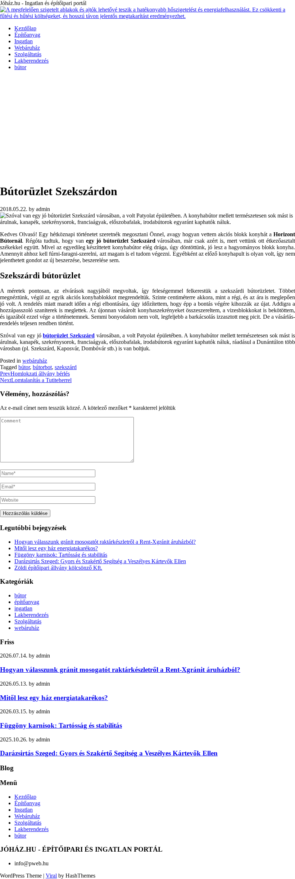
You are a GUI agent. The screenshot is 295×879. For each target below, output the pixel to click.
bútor (20, 67)
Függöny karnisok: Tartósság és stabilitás (60, 555)
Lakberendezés (31, 61)
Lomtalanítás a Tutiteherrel (36, 380)
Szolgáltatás (27, 54)
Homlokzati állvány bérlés (35, 374)
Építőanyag (27, 35)
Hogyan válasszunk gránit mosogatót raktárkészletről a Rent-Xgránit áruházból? (105, 542)
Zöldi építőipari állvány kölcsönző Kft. (58, 568)
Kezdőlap (25, 28)
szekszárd (66, 367)
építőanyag (26, 602)
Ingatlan (23, 41)
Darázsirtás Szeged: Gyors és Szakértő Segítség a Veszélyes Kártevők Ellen (100, 561)
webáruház (34, 361)
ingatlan (23, 608)
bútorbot (42, 367)
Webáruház (27, 48)
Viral (51, 876)
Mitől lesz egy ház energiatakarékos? (56, 548)
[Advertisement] (147, 126)
